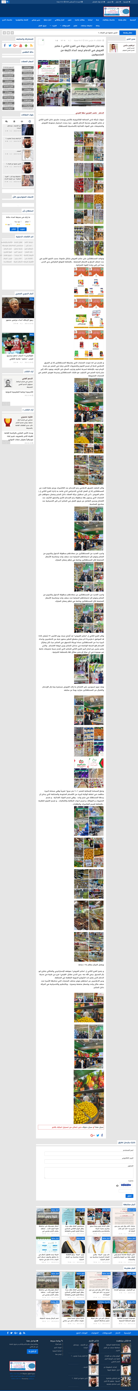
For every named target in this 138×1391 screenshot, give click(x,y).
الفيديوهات (66, 25)
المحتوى (130, 1166)
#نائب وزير (18, 258)
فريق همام (8, 255)
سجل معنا (99, 1127)
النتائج (14, 229)
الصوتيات (95, 1333)
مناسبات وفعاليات (109, 20)
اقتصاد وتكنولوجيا (22, 20)
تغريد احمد (28, 417)
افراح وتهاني (59, 20)
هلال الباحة (18, 242)
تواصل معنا (58, 1354)
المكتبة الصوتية (57, 1351)
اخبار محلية (47, 20)
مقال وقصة (122, 20)
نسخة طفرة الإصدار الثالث (17, 1376)
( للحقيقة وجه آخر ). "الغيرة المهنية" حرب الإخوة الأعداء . (95, 32)
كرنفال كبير (29, 248)
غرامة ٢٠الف (29, 242)
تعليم (75, 25)
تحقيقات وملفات (86, 25)
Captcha (130, 1180)
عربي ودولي (36, 20)
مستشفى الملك (18, 245)
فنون (69, 20)
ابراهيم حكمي (128, 45)
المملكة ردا (7, 261)
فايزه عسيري (27, 378)
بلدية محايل (18, 248)
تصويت (22, 229)
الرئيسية (125, 2)
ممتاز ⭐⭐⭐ (27, 223)
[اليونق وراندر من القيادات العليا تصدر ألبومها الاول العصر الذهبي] (126, 1363)
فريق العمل (42, 25)
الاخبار (117, 1333)
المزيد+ (54, 25)
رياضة (98, 25)
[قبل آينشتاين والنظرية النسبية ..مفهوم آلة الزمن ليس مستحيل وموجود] (126, 1386)
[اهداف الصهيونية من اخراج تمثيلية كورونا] (126, 1375)
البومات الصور (81, 1333)
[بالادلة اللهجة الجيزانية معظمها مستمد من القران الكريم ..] (126, 1352)
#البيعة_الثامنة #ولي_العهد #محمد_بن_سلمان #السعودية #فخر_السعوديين (29, 255)
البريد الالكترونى (127, 1158)
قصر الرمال (7, 248)
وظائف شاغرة (79, 20)
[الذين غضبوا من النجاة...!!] (94, 1386)
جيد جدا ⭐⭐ (17, 223)
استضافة (31, 1378)
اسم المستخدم (128, 1150)
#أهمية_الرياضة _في (29, 261)
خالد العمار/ (28, 252)
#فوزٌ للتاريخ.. (7, 252)
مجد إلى (28, 245)
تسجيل (109, 2)
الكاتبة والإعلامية (8, 242)
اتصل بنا (31, 1351)
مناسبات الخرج (7, 20)
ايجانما (90, 20)
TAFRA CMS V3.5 (16, 1378)
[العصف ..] (94, 1375)
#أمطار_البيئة (18, 261)
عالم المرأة (58, 1344)
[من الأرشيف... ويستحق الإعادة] (94, 1352)
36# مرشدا (18, 255)
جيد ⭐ (7, 224)
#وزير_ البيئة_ (7, 258)
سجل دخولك (87, 1127)
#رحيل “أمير (18, 252)
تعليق (129, 1196)
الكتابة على (29, 258)
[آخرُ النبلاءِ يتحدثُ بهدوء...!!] (94, 1363)
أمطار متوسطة (8, 245)
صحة (97, 20)
